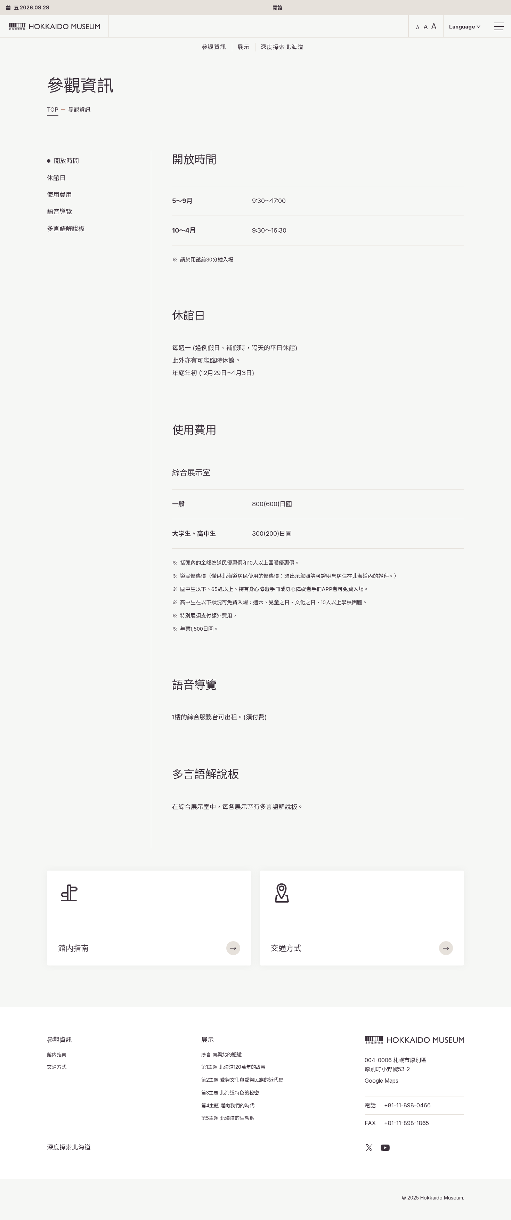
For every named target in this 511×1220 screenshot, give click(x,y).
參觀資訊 (214, 46)
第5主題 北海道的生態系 (227, 1118)
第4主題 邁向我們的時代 (227, 1105)
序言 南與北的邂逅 (221, 1054)
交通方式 (56, 1067)
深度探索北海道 (282, 46)
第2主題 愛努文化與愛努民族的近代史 (242, 1080)
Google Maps (381, 1080)
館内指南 (56, 1054)
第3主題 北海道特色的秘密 (230, 1093)
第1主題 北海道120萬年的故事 (233, 1067)
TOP (52, 109)
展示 (243, 46)
